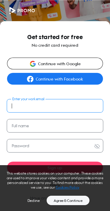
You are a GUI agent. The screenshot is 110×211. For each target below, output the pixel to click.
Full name (20, 125)
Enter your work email (28, 99)
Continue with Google (59, 63)
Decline (34, 200)
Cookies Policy (67, 187)
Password (20, 145)
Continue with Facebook (59, 78)
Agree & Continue (68, 200)
